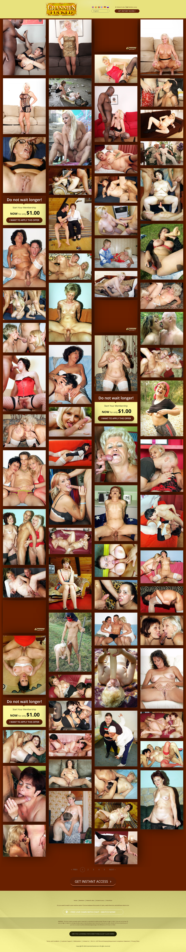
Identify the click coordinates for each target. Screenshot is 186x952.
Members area (132, 7)
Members (82, 900)
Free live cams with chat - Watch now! (93, 912)
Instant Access (100, 900)
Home (75, 900)
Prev (75, 869)
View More (109, 900)
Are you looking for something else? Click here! (93, 934)
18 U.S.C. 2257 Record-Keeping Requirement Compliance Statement (110, 941)
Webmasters (77, 941)
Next (111, 869)
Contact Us (86, 941)
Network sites (121, 7)
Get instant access (126, 11)
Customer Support (66, 941)
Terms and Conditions (53, 941)
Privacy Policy (135, 941)
